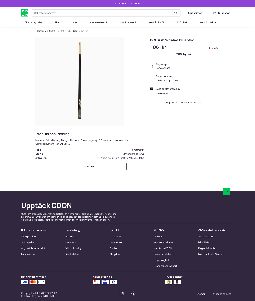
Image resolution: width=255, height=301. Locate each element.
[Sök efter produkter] (175, 13)
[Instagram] (121, 293)
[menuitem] (33, 22)
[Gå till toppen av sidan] (226, 191)
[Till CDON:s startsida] (24, 13)
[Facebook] (133, 293)
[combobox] (106, 13)
